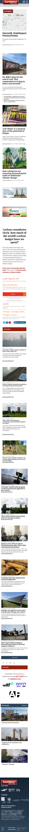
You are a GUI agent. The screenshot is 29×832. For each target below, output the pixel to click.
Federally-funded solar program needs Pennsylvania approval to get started (13, 488)
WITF (17, 676)
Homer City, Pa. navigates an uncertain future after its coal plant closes (14, 101)
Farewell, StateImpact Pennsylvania (14, 34)
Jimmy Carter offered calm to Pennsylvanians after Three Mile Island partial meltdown (13, 545)
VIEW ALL (24, 705)
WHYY (22, 676)
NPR (19, 829)
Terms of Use (11, 827)
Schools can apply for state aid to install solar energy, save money (13, 611)
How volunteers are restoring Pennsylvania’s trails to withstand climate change (14, 174)
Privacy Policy (12, 829)
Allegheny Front (15, 679)
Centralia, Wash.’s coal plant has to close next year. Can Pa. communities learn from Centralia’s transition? (15, 98)
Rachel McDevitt (8, 44)
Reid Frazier (14, 813)
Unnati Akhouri (7, 180)
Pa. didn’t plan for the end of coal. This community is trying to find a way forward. (13, 80)
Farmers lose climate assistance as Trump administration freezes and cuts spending (14, 459)
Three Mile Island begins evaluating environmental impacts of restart (14, 422)
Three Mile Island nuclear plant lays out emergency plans (13, 517)
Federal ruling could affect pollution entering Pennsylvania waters (14, 385)
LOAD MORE (14, 657)
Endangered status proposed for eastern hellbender (13, 578)
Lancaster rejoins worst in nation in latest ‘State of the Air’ (14, 350)
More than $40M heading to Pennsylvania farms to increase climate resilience (13, 644)
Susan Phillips (13, 814)
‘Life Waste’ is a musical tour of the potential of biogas (13, 131)
